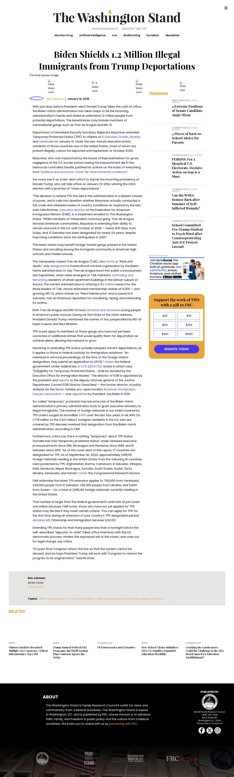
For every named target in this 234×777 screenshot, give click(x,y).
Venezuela (46, 141)
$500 (164, 334)
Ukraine (134, 137)
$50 (188, 316)
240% (82, 415)
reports (64, 380)
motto (110, 261)
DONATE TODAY (176, 349)
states (109, 362)
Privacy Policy (203, 723)
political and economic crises (62, 172)
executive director (72, 210)
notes (83, 473)
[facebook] (51, 87)
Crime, (99, 599)
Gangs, (135, 599)
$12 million (107, 284)
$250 (188, 325)
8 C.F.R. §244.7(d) (90, 366)
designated (58, 266)
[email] (139, 87)
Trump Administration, (80, 599)
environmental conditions (108, 172)
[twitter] (95, 87)
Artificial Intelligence (92, 35)
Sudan (123, 137)
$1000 (189, 334)
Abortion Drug (63, 35)
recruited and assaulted (103, 310)
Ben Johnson (55, 99)
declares (39, 520)
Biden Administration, (52, 599)
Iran (114, 35)
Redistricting (132, 35)
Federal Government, (117, 599)
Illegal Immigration (151, 599)
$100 (165, 325)
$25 (164, 316)
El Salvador (109, 137)
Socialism (152, 35)
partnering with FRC (123, 724)
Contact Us (216, 723)
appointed (79, 394)
